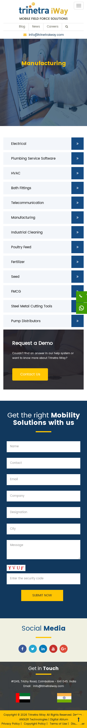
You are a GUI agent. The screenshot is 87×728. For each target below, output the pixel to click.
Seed (15, 277)
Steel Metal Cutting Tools (31, 306)
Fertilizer (18, 262)
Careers (52, 26)
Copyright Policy (35, 724)
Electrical (18, 144)
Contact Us (30, 374)
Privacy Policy (11, 724)
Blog (22, 26)
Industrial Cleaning (27, 232)
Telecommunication (27, 203)
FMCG (16, 291)
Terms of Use (59, 724)
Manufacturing (23, 218)
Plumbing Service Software (33, 158)
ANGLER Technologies (33, 719)
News (36, 26)
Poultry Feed (21, 247)
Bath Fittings (21, 188)
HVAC (16, 173)
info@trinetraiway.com (46, 34)
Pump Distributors (26, 321)
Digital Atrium (59, 719)
